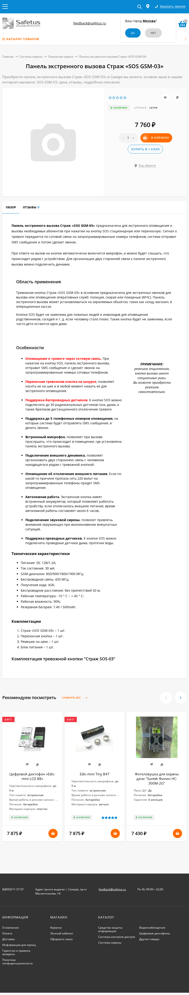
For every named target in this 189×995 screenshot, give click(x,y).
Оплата (7, 933)
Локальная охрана (60, 57)
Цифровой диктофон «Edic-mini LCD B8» (32, 776)
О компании (10, 928)
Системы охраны (30, 57)
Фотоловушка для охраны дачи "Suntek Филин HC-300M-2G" (157, 778)
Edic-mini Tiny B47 (94, 774)
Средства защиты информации (110, 929)
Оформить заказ (61, 939)
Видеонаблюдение (152, 928)
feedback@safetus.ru (89, 23)
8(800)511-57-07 (13, 889)
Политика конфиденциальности (17, 961)
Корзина (56, 928)
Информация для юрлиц (19, 945)
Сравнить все (71, 697)
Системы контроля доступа (116, 937)
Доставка (8, 939)
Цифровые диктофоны (154, 933)
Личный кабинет (61, 933)
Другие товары (149, 939)
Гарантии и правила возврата (16, 952)
